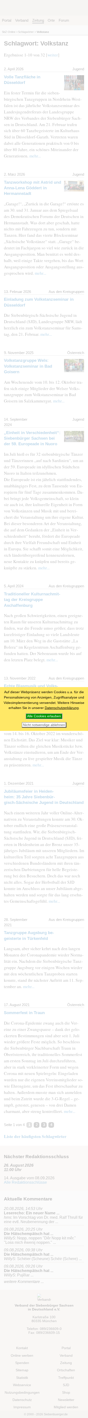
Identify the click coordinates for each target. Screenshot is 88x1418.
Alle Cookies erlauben (44, 716)
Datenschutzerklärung (62, 708)
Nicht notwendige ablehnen (44, 725)
